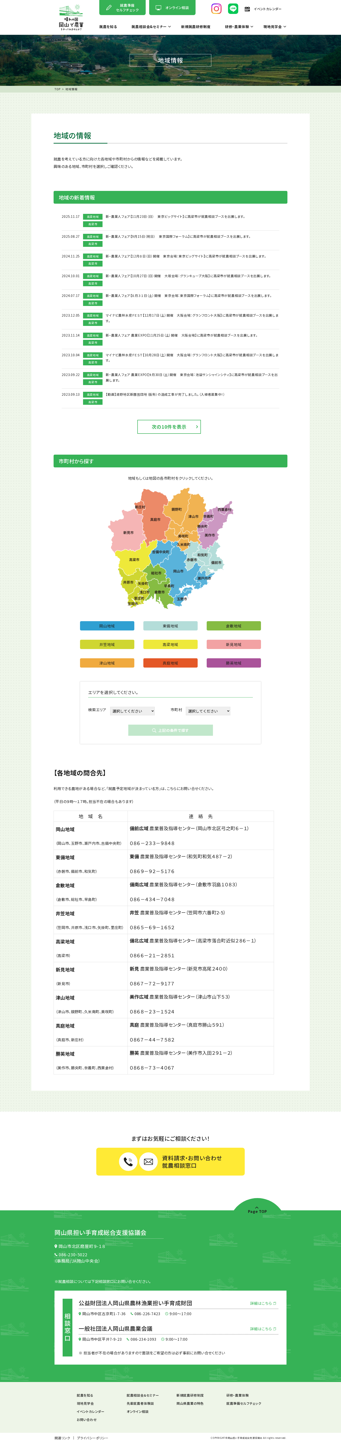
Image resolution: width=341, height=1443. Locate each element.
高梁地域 (170, 644)
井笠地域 (107, 644)
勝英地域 (233, 663)
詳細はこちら (261, 1303)
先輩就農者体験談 (140, 1403)
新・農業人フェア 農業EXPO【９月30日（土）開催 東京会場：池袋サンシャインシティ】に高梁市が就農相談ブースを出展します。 (192, 377)
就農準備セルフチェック (243, 1403)
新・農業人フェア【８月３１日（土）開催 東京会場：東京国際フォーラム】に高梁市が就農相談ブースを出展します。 (189, 295)
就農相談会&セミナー (149, 27)
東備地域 (170, 626)
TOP (58, 89)
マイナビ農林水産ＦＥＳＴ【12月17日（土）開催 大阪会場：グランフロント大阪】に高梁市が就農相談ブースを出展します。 (192, 318)
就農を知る (108, 27)
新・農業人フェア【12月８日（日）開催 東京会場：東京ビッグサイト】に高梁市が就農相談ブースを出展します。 (186, 256)
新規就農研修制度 (195, 27)
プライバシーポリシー (93, 1438)
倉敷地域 (233, 626)
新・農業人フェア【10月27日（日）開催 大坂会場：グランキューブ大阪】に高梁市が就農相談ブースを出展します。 (188, 275)
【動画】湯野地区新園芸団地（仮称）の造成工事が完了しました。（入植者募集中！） (165, 394)
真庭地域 (170, 663)
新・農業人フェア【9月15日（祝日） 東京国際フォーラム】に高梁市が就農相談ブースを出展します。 (178, 236)
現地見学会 (273, 27)
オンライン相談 (138, 1411)
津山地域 (107, 663)
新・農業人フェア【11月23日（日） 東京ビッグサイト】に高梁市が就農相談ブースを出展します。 (175, 216)
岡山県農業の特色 (190, 1403)
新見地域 (233, 644)
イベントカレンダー (91, 1411)
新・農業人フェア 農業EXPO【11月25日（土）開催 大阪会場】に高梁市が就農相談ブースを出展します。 (182, 335)
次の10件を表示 (169, 426)
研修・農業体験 (237, 27)
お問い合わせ (87, 1419)
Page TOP (257, 1210)
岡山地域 (107, 626)
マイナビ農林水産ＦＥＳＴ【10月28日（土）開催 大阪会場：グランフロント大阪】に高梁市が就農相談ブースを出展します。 (192, 358)
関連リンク (62, 1438)
